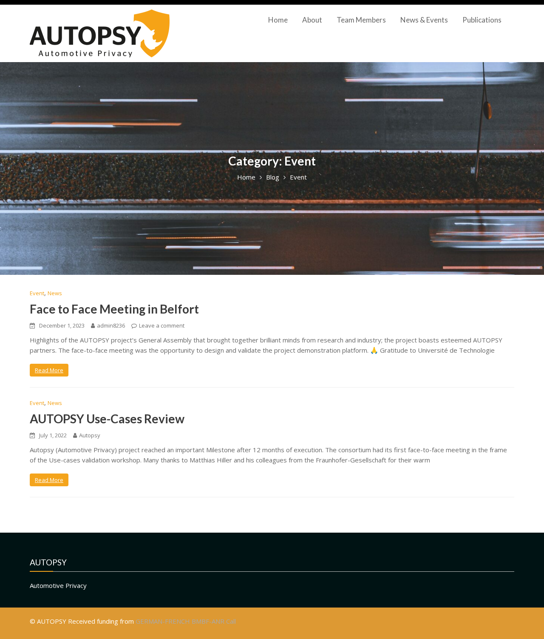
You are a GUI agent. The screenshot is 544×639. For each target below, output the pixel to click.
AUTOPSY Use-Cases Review (107, 418)
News (55, 293)
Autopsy (89, 435)
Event (37, 293)
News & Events (424, 19)
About (312, 19)
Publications (482, 19)
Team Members (361, 19)
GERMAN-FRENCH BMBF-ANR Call (186, 621)
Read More (49, 370)
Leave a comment (161, 325)
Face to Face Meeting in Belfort (114, 309)
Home (278, 19)
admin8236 (111, 325)
